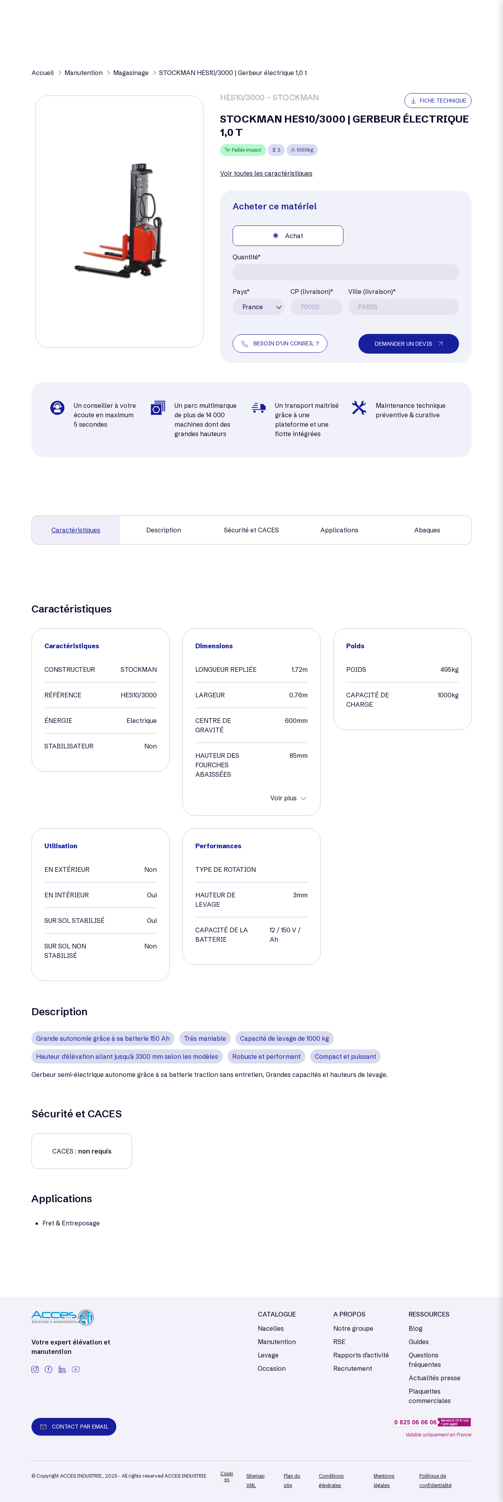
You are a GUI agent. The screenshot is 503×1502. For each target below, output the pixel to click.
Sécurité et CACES (251, 530)
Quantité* (247, 257)
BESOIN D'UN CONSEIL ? (286, 343)
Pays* (241, 291)
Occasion (272, 1368)
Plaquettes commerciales (430, 1396)
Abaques (427, 530)
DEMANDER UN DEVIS (403, 343)
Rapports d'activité (361, 1355)
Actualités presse (435, 1378)
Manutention (277, 1342)
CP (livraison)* (311, 291)
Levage (268, 1355)
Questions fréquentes (425, 1359)
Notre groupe (353, 1328)
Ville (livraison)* (372, 291)
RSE (339, 1342)
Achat (294, 236)
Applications (339, 530)
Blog (415, 1328)
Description (163, 530)
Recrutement (352, 1368)
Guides (419, 1342)
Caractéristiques (75, 530)
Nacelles (271, 1328)
